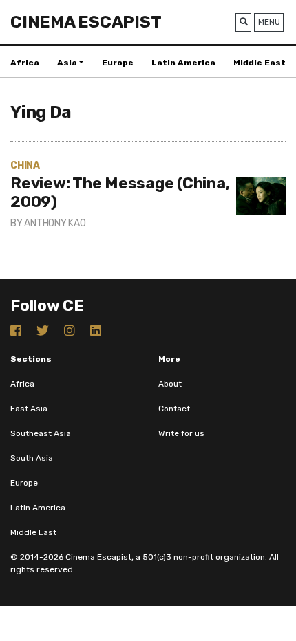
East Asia (28, 408)
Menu (269, 22)
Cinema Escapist (85, 22)
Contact (174, 408)
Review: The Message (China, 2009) (119, 192)
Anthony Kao (54, 223)
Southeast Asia (40, 433)
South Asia (31, 458)
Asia (67, 62)
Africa (24, 62)
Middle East (259, 62)
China (25, 165)
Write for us (181, 433)
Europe (118, 62)
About (170, 384)
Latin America (183, 62)
